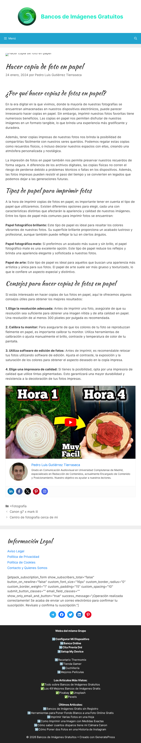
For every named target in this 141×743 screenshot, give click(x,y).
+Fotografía (18, 506)
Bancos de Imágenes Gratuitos (82, 16)
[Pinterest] (36, 491)
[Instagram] (44, 491)
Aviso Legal (15, 551)
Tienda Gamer (72, 664)
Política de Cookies (21, 562)
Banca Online (72, 643)
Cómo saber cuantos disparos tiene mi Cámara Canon (72, 725)
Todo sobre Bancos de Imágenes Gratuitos (72, 684)
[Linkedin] (11, 491)
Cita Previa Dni (72, 647)
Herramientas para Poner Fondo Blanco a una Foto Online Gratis (72, 713)
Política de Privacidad (23, 557)
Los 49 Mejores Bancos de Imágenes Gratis (72, 688)
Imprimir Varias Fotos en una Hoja (72, 717)
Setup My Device (72, 651)
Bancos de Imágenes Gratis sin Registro (72, 708)
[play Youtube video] (70, 422)
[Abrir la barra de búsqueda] (135, 38)
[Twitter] (27, 491)
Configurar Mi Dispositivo (72, 639)
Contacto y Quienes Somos (27, 568)
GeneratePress (105, 737)
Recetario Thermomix (72, 659)
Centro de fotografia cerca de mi (34, 517)
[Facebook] (19, 491)
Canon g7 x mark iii (24, 511)
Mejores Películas (72, 672)
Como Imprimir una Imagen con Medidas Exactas (72, 721)
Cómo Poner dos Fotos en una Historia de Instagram (72, 729)
